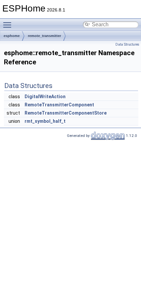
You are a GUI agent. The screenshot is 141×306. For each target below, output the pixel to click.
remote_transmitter (44, 36)
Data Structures (127, 44)
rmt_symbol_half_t (45, 121)
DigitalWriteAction (45, 96)
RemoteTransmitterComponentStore (66, 113)
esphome (12, 36)
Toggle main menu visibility (8, 25)
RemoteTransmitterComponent (59, 104)
